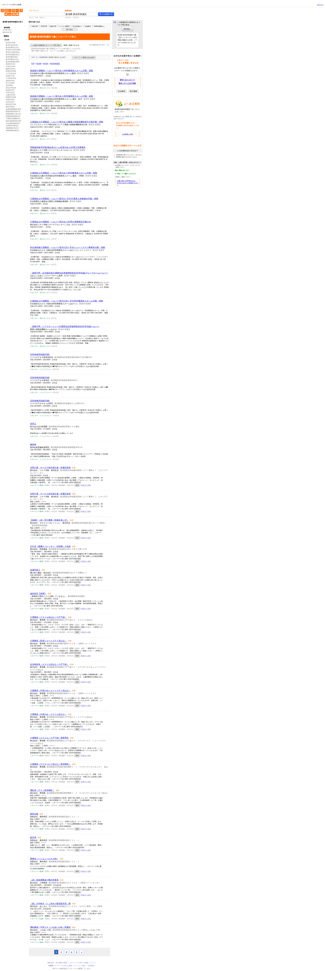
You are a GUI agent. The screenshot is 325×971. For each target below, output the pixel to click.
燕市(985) (9, 85)
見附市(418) (10, 81)
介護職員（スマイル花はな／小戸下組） (48, 617)
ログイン (320, 5)
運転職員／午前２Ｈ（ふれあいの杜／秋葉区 (50, 927)
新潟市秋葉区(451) (12, 55)
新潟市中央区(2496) (13, 50)
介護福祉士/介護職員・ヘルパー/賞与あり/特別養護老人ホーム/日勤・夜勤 (63, 173)
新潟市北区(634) (12, 45)
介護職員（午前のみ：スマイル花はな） (48, 714)
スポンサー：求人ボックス (40, 88)
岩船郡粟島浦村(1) (12, 130)
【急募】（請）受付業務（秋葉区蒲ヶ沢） (49, 520)
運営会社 (50, 963)
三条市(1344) (10, 66)
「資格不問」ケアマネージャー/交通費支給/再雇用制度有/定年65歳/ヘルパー (64, 326)
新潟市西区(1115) (12, 59)
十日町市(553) (11, 78)
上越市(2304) (10, 95)
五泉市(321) (10, 92)
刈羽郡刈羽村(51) (12, 126)
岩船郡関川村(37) (12, 128)
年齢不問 (35, 26)
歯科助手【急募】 (38, 593)
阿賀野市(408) (11, 97)
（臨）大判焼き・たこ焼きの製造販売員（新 (50, 903)
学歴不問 (44, 26)
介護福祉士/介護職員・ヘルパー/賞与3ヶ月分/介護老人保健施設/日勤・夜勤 (64, 199)
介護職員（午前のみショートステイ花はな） (50, 690)
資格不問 (53, 26)
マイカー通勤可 (64, 26)
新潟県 (6, 40)
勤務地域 (68, 11)
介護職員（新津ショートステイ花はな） (48, 641)
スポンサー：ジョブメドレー (41, 369)
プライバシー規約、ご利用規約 (83, 966)
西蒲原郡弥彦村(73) (13, 111)
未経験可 (88, 26)
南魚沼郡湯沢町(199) (13, 121)
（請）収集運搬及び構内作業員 (44, 880)
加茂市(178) (10, 76)
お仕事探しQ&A (127, 134)
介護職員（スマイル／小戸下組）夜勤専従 (49, 738)
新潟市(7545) (10, 43)
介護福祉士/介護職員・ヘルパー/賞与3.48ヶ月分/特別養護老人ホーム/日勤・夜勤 (66, 301)
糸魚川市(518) (11, 88)
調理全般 (34, 814)
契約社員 (6, 32)
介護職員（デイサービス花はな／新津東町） (50, 764)
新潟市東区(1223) (12, 47)
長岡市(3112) (10, 64)
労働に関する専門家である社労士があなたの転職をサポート (127, 183)
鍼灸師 (33, 444)
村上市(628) (10, 83)
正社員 (5, 30)
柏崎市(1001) (10, 69)
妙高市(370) (10, 90)
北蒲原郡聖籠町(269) (13, 109)
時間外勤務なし (99, 26)
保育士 (33, 424)
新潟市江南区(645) (12, 52)
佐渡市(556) (10, 100)
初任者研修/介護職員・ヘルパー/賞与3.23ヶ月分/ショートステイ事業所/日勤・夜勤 (67, 247)
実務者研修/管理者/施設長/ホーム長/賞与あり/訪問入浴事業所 (57, 147)
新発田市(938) (11, 71)
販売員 (33, 837)
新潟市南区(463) (12, 57)
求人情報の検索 (61, 963)
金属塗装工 (35, 570)
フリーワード (34, 11)
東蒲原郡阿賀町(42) (13, 116)
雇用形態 (7, 27)
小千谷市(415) (11, 73)
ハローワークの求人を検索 (10, 10)
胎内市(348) (10, 107)
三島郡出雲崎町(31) (13, 118)
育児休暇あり (77, 26)
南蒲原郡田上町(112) (13, 114)
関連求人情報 (86, 485)
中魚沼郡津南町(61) (13, 123)
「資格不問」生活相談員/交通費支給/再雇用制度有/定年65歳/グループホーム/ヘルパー (69, 273)
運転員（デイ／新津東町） (42, 790)
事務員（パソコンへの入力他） (44, 859)
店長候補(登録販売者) (40, 354)
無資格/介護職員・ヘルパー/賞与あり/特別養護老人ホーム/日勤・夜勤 (61, 71)
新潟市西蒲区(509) (12, 62)
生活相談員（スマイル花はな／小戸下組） (49, 664)
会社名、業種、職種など (37, 17)
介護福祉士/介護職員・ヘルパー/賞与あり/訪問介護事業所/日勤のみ (60, 222)
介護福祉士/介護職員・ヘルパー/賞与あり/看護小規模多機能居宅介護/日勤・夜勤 (66, 122)
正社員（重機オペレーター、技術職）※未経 (50, 546)
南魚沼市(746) (11, 104)
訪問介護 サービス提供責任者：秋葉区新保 (50, 467)
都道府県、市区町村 (72, 17)
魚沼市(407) (10, 102)
